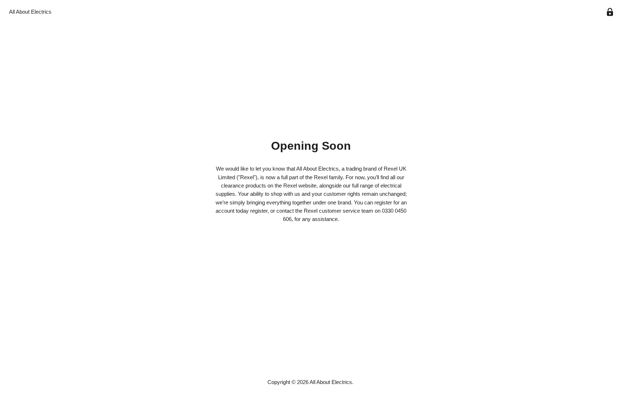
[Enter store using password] (610, 12)
